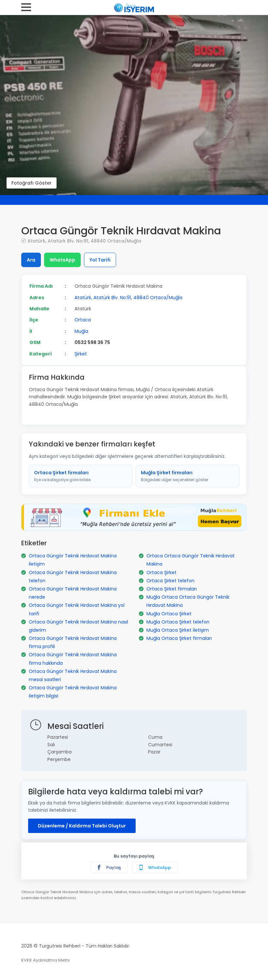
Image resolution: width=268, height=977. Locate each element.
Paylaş (113, 867)
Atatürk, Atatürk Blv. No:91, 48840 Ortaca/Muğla (84, 240)
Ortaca (83, 320)
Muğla (81, 331)
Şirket (81, 354)
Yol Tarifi (100, 260)
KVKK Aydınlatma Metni (45, 960)
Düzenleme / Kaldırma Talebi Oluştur (82, 826)
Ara (31, 260)
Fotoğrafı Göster (31, 183)
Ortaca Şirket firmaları (62, 475)
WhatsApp (62, 260)
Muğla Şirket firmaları (174, 475)
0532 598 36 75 (92, 342)
